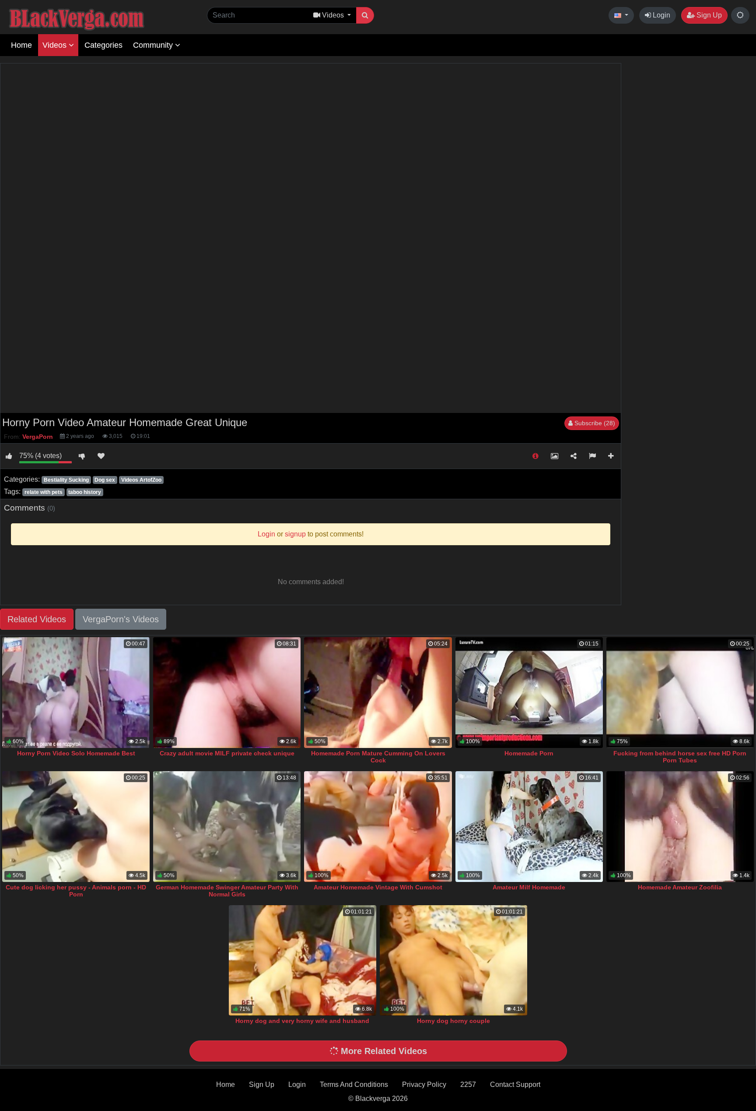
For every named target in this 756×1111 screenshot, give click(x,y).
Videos (55, 45)
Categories (103, 45)
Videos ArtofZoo (141, 480)
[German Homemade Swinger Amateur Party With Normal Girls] (227, 826)
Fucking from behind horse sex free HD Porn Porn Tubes (679, 757)
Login (660, 15)
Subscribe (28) (594, 423)
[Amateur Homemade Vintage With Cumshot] (378, 826)
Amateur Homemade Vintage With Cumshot (378, 887)
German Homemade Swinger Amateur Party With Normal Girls (227, 891)
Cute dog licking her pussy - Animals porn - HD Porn (76, 891)
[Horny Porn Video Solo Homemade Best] (76, 692)
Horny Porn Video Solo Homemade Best (76, 753)
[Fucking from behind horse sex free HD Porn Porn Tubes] (680, 692)
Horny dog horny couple (453, 1020)
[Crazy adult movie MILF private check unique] (227, 692)
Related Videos (36, 619)
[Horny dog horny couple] (453, 960)
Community (154, 45)
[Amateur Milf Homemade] (529, 826)
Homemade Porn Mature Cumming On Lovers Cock (378, 757)
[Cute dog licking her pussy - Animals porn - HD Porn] (76, 826)
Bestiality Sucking (66, 480)
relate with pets (43, 492)
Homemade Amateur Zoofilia (680, 887)
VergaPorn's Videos (121, 619)
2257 (468, 1084)
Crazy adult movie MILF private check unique (227, 753)
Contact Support (515, 1084)
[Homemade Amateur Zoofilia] (680, 826)
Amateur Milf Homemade (529, 887)
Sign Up (708, 15)
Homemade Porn (528, 753)
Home (21, 45)
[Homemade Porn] (529, 692)
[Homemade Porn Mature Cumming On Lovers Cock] (378, 692)
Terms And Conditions (354, 1084)
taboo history (84, 492)
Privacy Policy (424, 1084)
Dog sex (104, 480)
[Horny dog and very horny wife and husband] (302, 960)
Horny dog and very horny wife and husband (302, 1020)
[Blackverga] (96, 18)
